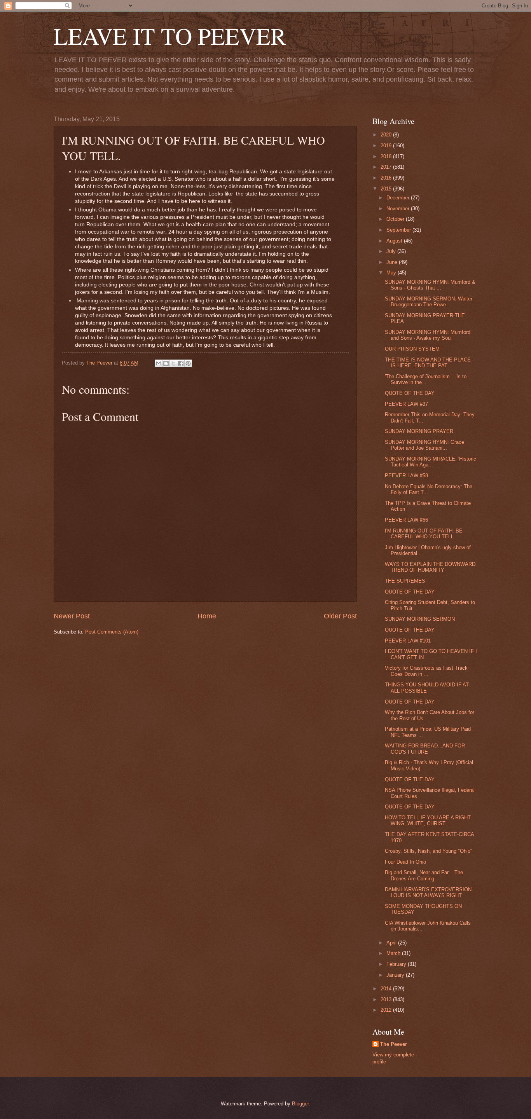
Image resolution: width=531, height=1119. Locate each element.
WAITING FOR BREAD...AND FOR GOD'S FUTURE (425, 748)
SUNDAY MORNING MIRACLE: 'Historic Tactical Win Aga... (430, 462)
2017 (387, 167)
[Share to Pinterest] (188, 363)
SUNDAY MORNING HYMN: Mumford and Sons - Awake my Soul (427, 335)
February (397, 964)
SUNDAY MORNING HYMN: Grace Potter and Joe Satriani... (424, 445)
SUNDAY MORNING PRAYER (419, 431)
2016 (387, 178)
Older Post (340, 616)
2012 (387, 1010)
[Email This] (158, 363)
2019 (387, 145)
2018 (387, 156)
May (392, 273)
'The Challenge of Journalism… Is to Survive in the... (425, 379)
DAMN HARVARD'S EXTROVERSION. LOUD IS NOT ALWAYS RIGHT (429, 892)
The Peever (393, 1044)
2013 (387, 999)
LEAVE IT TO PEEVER (170, 35)
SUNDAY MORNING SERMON (420, 619)
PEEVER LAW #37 (406, 404)
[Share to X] (173, 363)
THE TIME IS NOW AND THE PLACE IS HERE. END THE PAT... (428, 362)
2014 (387, 989)
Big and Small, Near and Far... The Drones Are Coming (424, 875)
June (392, 262)
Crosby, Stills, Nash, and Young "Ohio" (428, 851)
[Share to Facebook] (181, 363)
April (392, 943)
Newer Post (72, 616)
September (399, 230)
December (398, 198)
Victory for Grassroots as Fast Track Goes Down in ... (426, 671)
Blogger (300, 1104)
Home (206, 616)
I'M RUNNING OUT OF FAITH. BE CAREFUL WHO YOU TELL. (424, 533)
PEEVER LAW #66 (406, 520)
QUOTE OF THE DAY (410, 393)
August (395, 241)
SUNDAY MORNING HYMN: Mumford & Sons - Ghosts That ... (430, 285)
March (394, 953)
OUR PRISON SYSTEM (412, 349)
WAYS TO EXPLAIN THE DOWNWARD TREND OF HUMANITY (430, 567)
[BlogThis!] (166, 363)
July (391, 251)
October (396, 219)
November (398, 208)
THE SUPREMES (405, 581)
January (396, 975)
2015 (387, 189)
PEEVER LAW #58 (406, 475)
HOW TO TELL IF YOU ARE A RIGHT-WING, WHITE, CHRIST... (428, 820)
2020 (387, 135)
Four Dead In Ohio (405, 862)
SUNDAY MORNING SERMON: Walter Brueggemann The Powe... (428, 301)
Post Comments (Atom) (111, 632)
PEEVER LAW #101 (408, 641)
